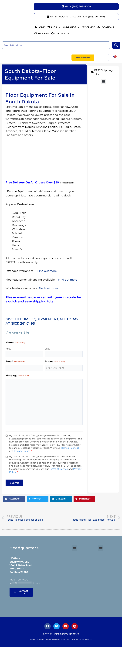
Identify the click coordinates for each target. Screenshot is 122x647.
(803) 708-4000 (19, 579)
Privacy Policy (22, 451)
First (8, 348)
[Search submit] (116, 45)
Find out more (47, 270)
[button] (54, 27)
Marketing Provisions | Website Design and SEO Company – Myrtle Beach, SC (61, 639)
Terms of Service (70, 447)
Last (47, 348)
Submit (14, 482)
